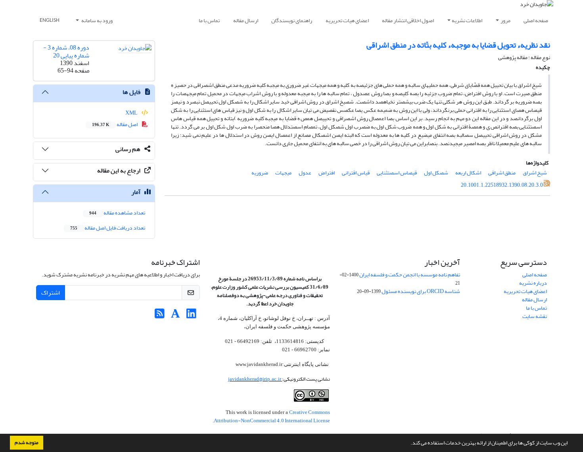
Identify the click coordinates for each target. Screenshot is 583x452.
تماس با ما (209, 20)
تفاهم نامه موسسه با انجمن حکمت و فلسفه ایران (409, 274)
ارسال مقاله (245, 20)
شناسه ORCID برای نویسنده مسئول (421, 291)
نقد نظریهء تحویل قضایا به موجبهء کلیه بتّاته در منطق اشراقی (458, 45)
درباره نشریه (533, 283)
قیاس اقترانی (356, 172)
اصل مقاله (115, 124)
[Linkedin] (191, 315)
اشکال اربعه (468, 172)
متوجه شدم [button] (26, 442)
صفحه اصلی (536, 20)
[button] (408, 443)
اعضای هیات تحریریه (347, 20)
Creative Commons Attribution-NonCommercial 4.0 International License (272, 416)
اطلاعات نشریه (467, 20)
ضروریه (259, 172)
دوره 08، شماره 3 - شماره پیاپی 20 (66, 51)
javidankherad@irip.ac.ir (255, 379)
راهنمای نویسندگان (291, 20)
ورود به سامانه (97, 20)
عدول (305, 172)
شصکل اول (436, 172)
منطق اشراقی (502, 172)
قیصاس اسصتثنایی (397, 172)
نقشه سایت (534, 316)
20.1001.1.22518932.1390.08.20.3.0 (502, 185)
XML (131, 112)
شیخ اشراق (535, 172)
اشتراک (50, 293)
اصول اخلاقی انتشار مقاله (408, 20)
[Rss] (159, 315)
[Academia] (175, 315)
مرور (505, 20)
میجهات (283, 172)
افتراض (326, 172)
